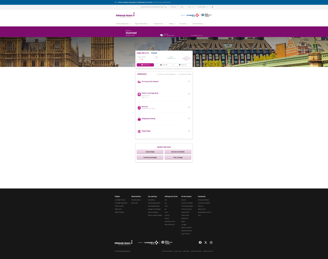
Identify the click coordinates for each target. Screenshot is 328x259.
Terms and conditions (167, 251)
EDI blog (173, 7)
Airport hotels (185, 212)
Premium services (186, 209)
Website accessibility (196, 251)
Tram (166, 206)
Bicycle (167, 218)
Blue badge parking (153, 206)
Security (183, 200)
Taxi (166, 200)
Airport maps (185, 215)
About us (200, 206)
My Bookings (203, 7)
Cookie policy (186, 251)
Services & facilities (187, 203)
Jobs (191, 7)
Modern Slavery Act (208, 251)
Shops (183, 221)
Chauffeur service (170, 221)
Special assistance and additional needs (152, 7)
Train (166, 212)
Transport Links (158, 23)
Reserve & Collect (186, 227)
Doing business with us (204, 212)
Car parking (151, 200)
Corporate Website (203, 200)
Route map (134, 203)
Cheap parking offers (154, 203)
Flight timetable (119, 212)
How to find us (185, 233)
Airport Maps (154, 152)
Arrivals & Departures (122, 23)
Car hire (167, 215)
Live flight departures (121, 203)
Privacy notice (177, 251)
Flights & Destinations (141, 23)
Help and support (153, 212)
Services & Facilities (181, 152)
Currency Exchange (153, 158)
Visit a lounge (182, 158)
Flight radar (118, 209)
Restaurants (184, 218)
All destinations (136, 200)
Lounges (183, 224)
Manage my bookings (154, 209)
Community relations (204, 203)
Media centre (202, 209)
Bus (166, 203)
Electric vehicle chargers (155, 215)
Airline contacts (119, 206)
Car (166, 209)
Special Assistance (186, 230)
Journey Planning (197, 23)
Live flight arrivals (120, 200)
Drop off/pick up (169, 224)
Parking (171, 23)
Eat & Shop (183, 23)
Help (182, 7)
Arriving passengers (187, 206)
